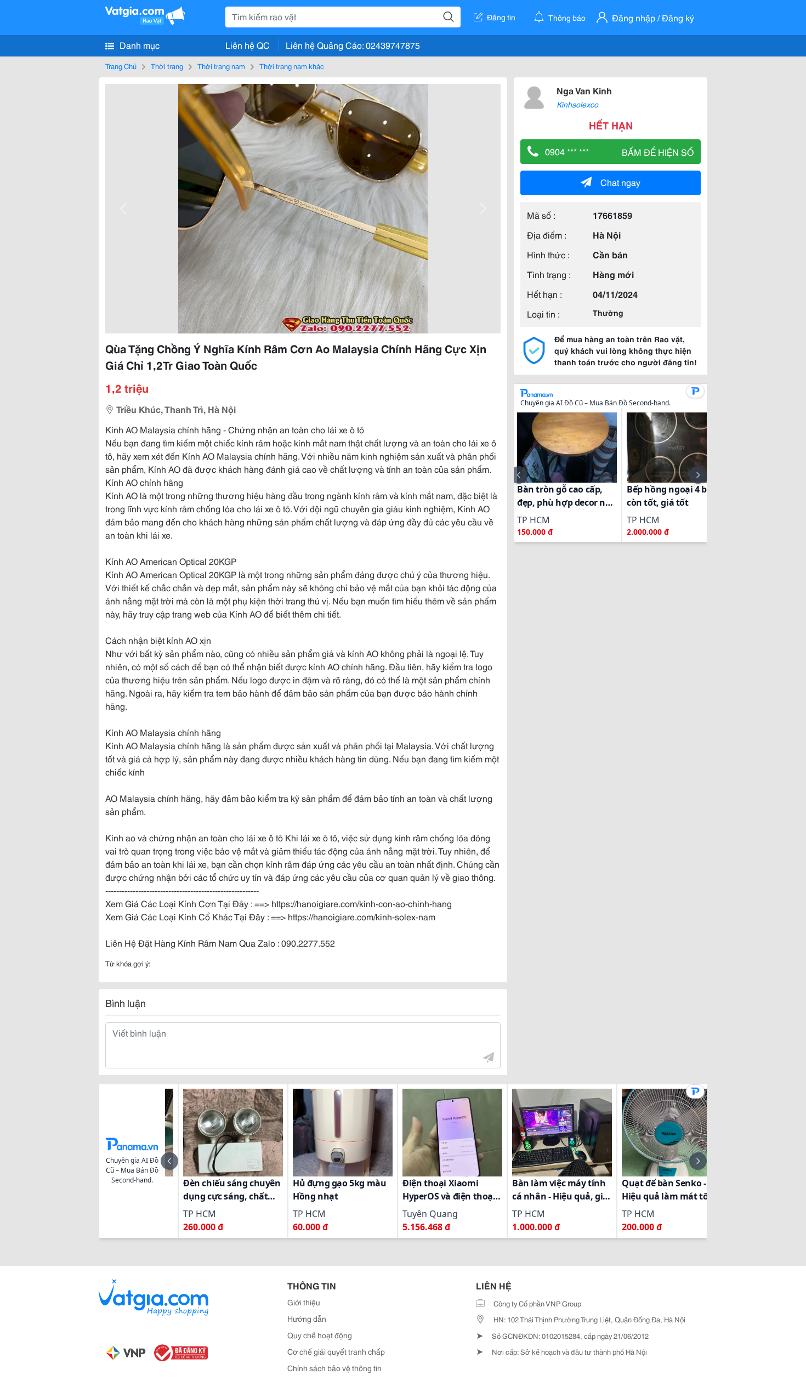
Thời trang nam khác (291, 66)
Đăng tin (501, 17)
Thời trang (167, 66)
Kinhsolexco (577, 104)
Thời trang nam (221, 66)
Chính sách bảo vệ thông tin (334, 1367)
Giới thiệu (303, 1302)
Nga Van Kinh (584, 90)
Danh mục (138, 44)
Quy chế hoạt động (319, 1334)
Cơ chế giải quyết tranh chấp (336, 1351)
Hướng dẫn (306, 1318)
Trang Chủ (121, 66)
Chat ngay (620, 182)
